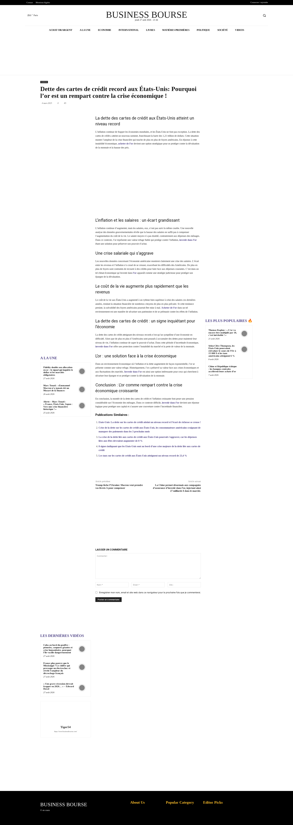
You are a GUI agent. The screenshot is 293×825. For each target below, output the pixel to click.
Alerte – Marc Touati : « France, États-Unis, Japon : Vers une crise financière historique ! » (57, 405)
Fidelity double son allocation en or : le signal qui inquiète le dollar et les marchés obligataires (58, 371)
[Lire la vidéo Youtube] (148, 183)
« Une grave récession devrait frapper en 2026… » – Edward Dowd (58, 686)
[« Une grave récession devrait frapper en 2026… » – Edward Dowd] (82, 688)
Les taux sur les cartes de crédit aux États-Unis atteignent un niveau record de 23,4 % (143, 455)
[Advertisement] (63, 256)
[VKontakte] (68, 813)
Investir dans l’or (133, 371)
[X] (252, 15)
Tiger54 (65, 727)
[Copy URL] (183, 470)
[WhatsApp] (166, 103)
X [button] (290, 819)
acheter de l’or (125, 143)
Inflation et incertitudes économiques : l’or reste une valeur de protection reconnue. (136, 820)
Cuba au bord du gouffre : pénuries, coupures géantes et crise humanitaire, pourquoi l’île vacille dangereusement (57, 649)
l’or (135, 273)
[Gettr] (190, 470)
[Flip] (201, 103)
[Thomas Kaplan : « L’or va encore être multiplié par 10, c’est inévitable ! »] (244, 333)
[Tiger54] (65, 714)
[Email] (187, 103)
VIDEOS (44, 82)
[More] (197, 470)
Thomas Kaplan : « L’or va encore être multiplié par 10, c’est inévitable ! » (222, 332)
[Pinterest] (159, 103)
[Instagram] (57, 813)
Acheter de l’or (169, 307)
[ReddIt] (180, 103)
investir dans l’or (188, 240)
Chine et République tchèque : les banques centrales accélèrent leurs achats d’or (222, 369)
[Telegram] (194, 103)
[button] (264, 15)
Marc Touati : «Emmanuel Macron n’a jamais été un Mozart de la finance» (56, 388)
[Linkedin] (173, 103)
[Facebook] (246, 15)
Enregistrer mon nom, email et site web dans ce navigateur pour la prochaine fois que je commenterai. (150, 592)
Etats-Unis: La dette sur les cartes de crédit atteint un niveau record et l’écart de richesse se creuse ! (150, 422)
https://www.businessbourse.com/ (65, 731)
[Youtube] (258, 15)
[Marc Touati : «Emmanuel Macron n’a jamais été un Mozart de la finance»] (82, 389)
